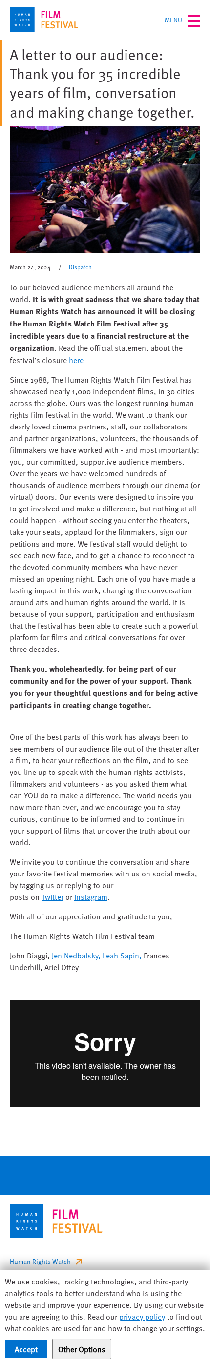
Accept (26, 1349)
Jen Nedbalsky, (77, 955)
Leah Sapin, (122, 955)
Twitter (52, 896)
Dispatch (80, 267)
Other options (81, 1349)
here (76, 359)
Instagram (90, 896)
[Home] (44, 19)
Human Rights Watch (40, 1261)
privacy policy (142, 1316)
